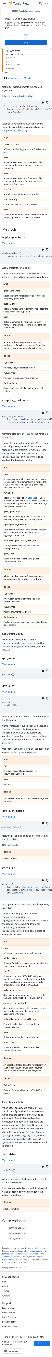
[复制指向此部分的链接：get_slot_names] (27, 811)
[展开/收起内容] (6, 71)
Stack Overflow (9, 1317)
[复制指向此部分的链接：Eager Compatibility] (26, 634)
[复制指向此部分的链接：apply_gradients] (28, 237)
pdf (24, 130)
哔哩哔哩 (6, 1295)
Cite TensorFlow (9, 1326)
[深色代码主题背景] (42, 102)
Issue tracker (8, 1308)
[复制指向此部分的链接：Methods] (19, 229)
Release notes (8, 1312)
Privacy (14, 1337)
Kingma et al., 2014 (11, 130)
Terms (5, 1337)
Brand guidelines (9, 1322)
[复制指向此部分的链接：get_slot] (18, 686)
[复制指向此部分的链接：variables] (19, 1154)
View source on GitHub (19, 78)
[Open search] (40, 3)
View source (8, 243)
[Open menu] (5, 3)
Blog (4, 1282)
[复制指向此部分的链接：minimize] (18, 868)
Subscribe (43, 1343)
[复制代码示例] (47, 102)
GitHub (5, 1286)
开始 (26, 42)
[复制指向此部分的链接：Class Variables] (29, 1221)
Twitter (5, 1291)
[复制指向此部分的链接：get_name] (18, 658)
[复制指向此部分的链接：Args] (11, 137)
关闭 (26, 35)
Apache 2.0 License (10, 1257)
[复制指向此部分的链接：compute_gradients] (32, 400)
